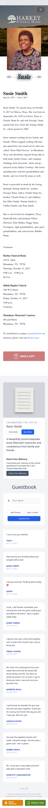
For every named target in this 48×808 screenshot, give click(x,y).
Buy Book (28, 432)
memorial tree (35, 333)
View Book (13, 432)
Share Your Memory (17, 473)
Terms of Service (31, 796)
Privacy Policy (16, 796)
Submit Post (24, 518)
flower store (33, 337)
